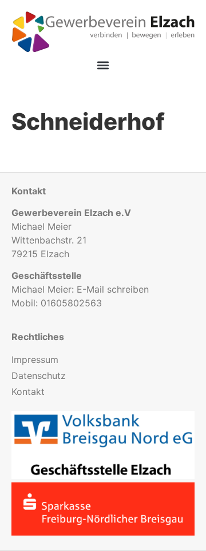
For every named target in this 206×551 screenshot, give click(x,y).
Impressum (34, 359)
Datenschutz (38, 375)
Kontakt (28, 391)
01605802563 (71, 303)
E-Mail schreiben (113, 289)
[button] (103, 65)
